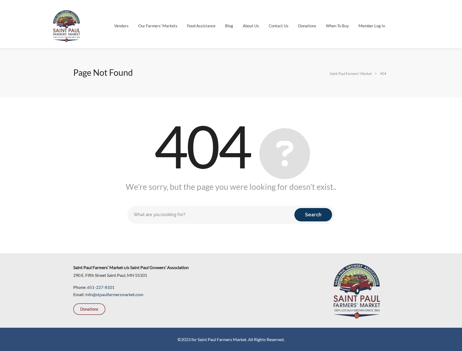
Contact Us (278, 25)
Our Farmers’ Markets (158, 25)
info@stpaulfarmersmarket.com (114, 294)
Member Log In (372, 25)
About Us (251, 25)
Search (313, 214)
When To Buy (337, 25)
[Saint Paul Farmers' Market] (66, 25)
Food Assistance (201, 25)
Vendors (121, 25)
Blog (229, 25)
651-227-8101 (100, 287)
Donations (307, 25)
